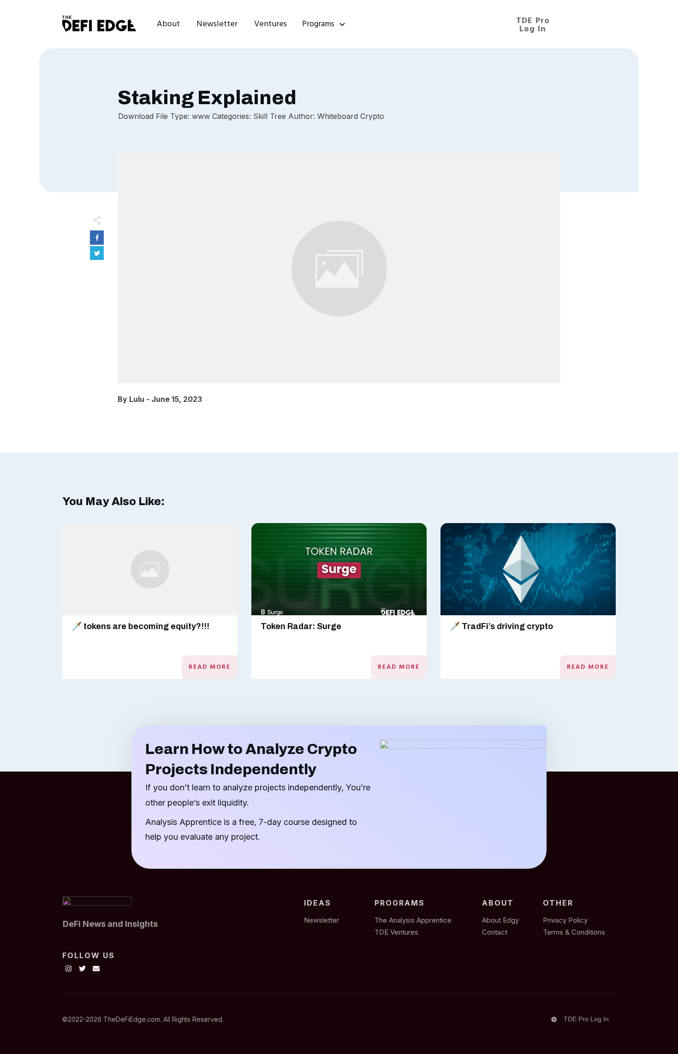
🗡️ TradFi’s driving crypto (501, 626)
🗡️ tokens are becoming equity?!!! (140, 626)
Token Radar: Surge (301, 626)
